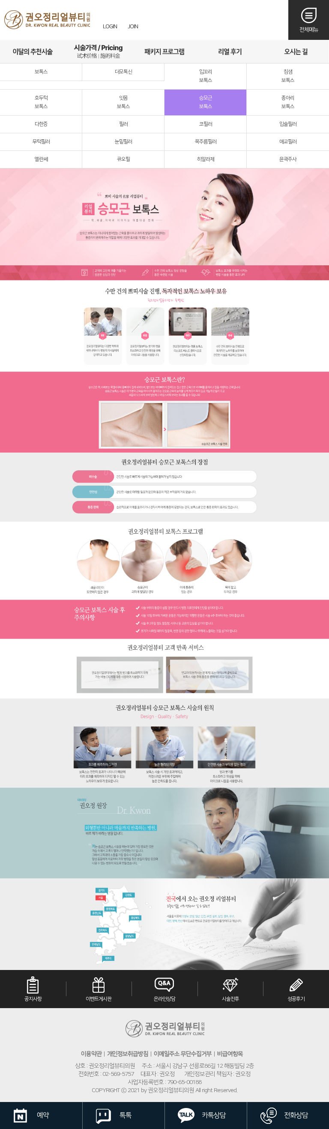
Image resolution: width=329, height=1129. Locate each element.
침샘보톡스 (287, 76)
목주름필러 (205, 141)
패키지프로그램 (164, 51)
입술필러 (287, 124)
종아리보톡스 (287, 102)
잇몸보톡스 (123, 102)
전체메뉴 (308, 30)
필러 (123, 124)
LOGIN (110, 27)
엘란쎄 (41, 159)
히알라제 (205, 159)
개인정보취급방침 (127, 1054)
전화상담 (296, 1115)
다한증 (41, 124)
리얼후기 (230, 51)
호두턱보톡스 (41, 102)
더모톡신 (123, 72)
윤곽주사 (287, 159)
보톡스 (41, 72)
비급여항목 (230, 1054)
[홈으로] (47, 19)
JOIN (133, 27)
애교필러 (287, 141)
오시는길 (296, 51)
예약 (43, 1115)
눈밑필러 (123, 141)
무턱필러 (41, 141)
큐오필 (123, 159)
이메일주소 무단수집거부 (183, 1054)
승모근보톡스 (205, 102)
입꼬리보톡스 (205, 76)
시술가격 (98, 51)
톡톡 (126, 1115)
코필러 (205, 124)
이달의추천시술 (33, 51)
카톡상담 (214, 1115)
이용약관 (91, 1054)
